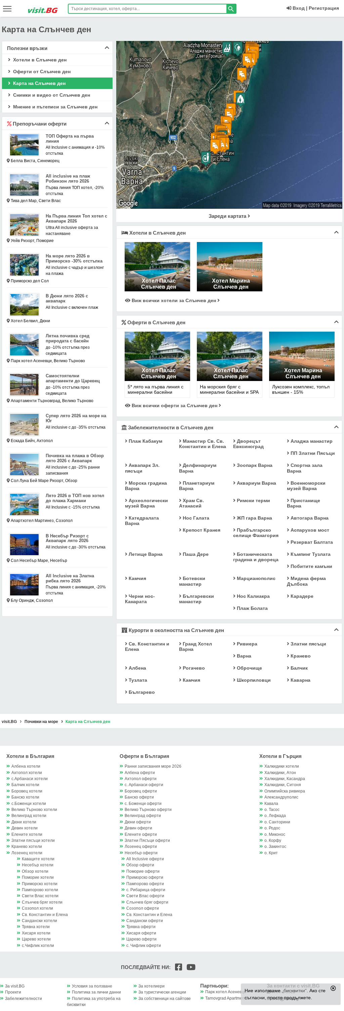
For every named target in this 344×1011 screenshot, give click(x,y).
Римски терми (252, 500)
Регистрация (324, 8)
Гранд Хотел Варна (195, 646)
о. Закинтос (275, 846)
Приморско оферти (144, 877)
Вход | (299, 8)
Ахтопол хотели (26, 772)
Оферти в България (144, 756)
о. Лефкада (275, 815)
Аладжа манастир (311, 441)
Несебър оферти (141, 853)
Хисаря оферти (141, 933)
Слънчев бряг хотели (42, 902)
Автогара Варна (309, 518)
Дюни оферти (138, 822)
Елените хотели (26, 834)
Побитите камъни (310, 566)
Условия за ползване (92, 986)
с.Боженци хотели (28, 803)
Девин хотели (24, 828)
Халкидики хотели (281, 766)
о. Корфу (272, 840)
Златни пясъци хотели (33, 840)
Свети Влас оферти (145, 896)
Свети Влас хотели (40, 896)
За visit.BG (15, 986)
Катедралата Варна (142, 520)
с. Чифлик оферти (143, 945)
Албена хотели (25, 766)
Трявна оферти (141, 926)
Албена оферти (140, 772)
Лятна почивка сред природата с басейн (67, 338)
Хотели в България (30, 756)
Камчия (136, 578)
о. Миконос (274, 834)
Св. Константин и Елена (147, 646)
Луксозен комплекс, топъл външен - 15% (301, 389)
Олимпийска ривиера (284, 791)
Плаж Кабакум (144, 441)
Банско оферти (139, 797)
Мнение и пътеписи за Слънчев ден (54, 106)
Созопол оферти (142, 908)
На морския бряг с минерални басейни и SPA (229, 389)
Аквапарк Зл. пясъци (142, 468)
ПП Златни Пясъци (312, 453)
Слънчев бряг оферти (147, 902)
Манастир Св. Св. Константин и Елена (202, 443)
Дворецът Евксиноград (248, 443)
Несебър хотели (37, 865)
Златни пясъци (307, 643)
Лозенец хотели (26, 853)
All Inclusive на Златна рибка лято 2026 (70, 578)
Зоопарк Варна (253, 465)
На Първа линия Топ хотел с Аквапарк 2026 (76, 218)
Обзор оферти (140, 865)
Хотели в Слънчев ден (39, 59)
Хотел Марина (231, 281)
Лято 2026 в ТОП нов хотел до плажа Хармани (75, 498)
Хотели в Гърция (280, 756)
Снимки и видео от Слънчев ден (51, 95)
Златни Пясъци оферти (147, 840)
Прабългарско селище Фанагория (255, 532)
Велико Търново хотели (34, 809)
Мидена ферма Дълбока (306, 581)
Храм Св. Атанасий (191, 503)
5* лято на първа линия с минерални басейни (155, 389)
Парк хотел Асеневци (225, 992)
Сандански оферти (144, 920)
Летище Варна (145, 554)
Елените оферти (141, 834)
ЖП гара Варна (253, 518)
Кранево (300, 656)
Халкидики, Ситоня (282, 784)
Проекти (13, 992)
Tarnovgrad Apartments (226, 998)
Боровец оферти (141, 791)
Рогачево (193, 668)
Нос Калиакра (252, 596)
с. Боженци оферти (143, 803)
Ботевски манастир (192, 581)
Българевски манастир (196, 598)
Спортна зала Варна (304, 468)
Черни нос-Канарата (140, 598)
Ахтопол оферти (141, 778)
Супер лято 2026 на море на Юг (76, 418)
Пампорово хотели (40, 889)
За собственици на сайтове (164, 998)
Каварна (299, 680)
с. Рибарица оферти (145, 889)
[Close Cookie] (333, 988)
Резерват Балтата (311, 542)
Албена (136, 668)
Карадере (301, 596)
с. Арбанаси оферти (144, 784)
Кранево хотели (26, 846)
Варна (243, 656)
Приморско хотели (39, 883)
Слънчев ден (158, 287)
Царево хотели (36, 939)
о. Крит (271, 853)
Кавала (271, 803)
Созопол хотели (37, 908)
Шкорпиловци (253, 680)
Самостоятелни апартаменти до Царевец (73, 378)
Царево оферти (141, 939)
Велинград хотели (28, 815)
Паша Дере (195, 554)
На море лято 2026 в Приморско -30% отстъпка (74, 258)
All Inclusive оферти (145, 859)
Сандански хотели (39, 920)
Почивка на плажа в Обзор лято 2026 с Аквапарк (75, 458)
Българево (141, 692)
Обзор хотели (35, 871)
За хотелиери (151, 986)
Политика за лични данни (96, 992)
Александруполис (281, 797)
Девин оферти (138, 828)
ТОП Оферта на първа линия (70, 139)
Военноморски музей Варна (306, 485)
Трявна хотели (36, 926)
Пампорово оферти (145, 883)
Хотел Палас (159, 281)
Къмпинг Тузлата (310, 554)
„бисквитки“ (294, 990)
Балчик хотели (25, 784)
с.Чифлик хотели (38, 945)
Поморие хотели (38, 877)
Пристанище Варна (303, 503)
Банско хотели (25, 797)
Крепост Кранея (200, 530)
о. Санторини (277, 822)
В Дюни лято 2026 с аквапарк (67, 298)
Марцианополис (255, 578)
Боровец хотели (26, 791)
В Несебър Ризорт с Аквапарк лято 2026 (67, 538)
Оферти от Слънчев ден (41, 71)
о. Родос (272, 828)
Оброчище (248, 668)
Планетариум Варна (196, 485)
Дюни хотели (23, 822)
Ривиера (246, 643)
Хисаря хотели (36, 933)
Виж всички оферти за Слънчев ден (174, 405)
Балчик (298, 668)
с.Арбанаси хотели (29, 778)
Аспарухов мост (309, 530)
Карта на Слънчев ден (39, 83)
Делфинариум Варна (197, 468)
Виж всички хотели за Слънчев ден (173, 300)
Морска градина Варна (146, 485)
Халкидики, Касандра (284, 778)
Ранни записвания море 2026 (153, 766)
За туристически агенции (162, 992)
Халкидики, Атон (280, 772)
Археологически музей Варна (146, 503)
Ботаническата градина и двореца (255, 556)
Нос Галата (195, 518)
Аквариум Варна (255, 483)
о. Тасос (272, 809)
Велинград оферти (143, 815)
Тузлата (137, 680)
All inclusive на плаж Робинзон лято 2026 (68, 179)
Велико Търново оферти (148, 809)
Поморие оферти (143, 871)
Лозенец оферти (141, 846)
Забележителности (23, 998)
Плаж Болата (251, 608)
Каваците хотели (38, 859)
